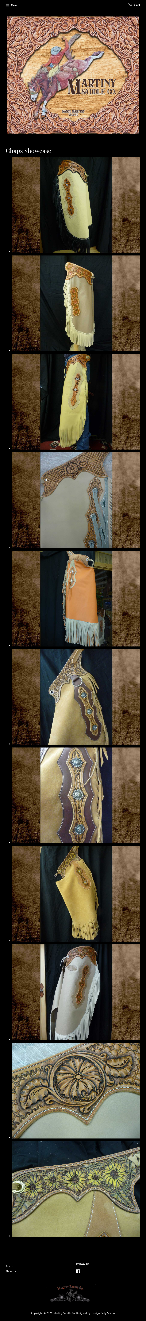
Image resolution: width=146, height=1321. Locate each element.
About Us (11, 1271)
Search (9, 1266)
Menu (13, 5)
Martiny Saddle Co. (64, 1313)
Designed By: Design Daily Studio (95, 1313)
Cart (137, 5)
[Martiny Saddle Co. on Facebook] (78, 1272)
